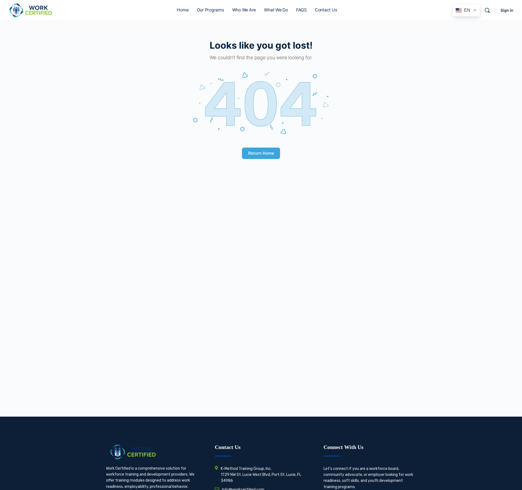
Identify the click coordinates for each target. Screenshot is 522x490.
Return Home (261, 153)
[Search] (487, 10)
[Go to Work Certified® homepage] (30, 10)
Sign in (507, 10)
